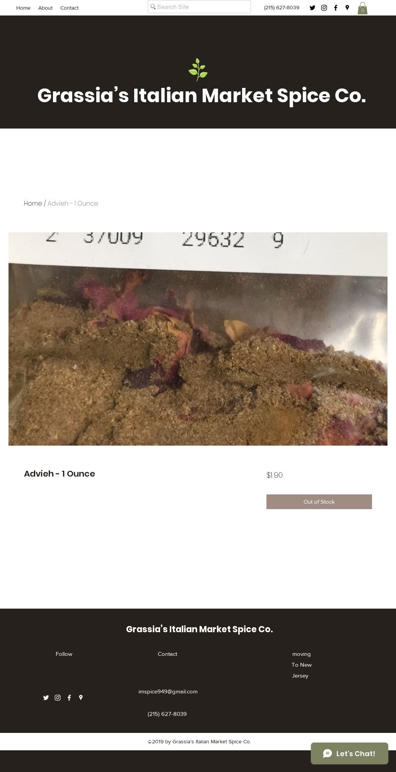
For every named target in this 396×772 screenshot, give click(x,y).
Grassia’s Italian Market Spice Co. (201, 95)
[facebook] (336, 8)
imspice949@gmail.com (168, 691)
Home (33, 203)
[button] (362, 8)
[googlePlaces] (347, 8)
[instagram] (324, 8)
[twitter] (312, 8)
